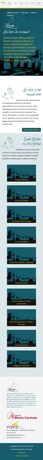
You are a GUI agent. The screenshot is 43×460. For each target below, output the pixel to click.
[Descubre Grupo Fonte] (4, 2)
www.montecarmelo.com (14, 437)
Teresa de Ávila (7, 18)
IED (27, 3)
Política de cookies (21, 456)
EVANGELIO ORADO (39, 4)
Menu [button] (38, 20)
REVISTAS (33, 3)
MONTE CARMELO (10, 4)
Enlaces (33, 13)
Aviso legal (21, 453)
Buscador (25, 13)
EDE (15, 3)
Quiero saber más (31, 130)
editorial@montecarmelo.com (15, 435)
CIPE (21, 3)
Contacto (10, 15)
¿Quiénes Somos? (13, 13)
